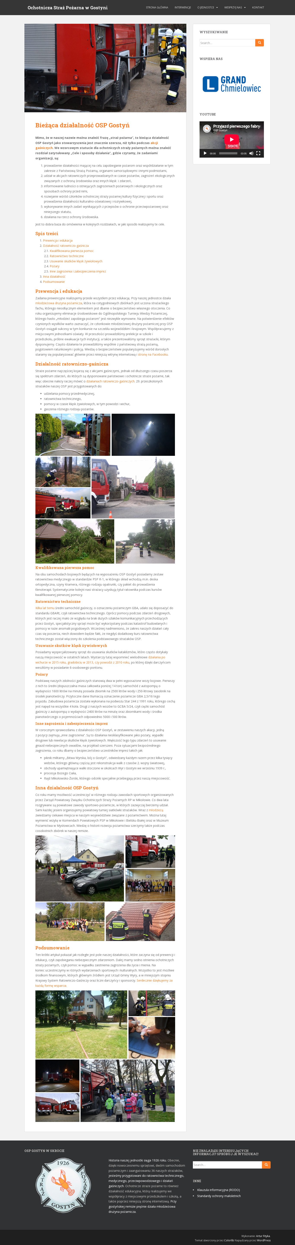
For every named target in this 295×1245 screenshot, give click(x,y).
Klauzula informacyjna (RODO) (218, 1190)
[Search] (259, 42)
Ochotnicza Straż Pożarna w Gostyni (68, 7)
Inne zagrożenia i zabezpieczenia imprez (78, 271)
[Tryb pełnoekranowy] (258, 153)
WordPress (264, 1240)
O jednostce (205, 7)
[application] (232, 139)
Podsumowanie (54, 282)
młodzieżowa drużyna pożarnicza (58, 303)
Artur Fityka (263, 1236)
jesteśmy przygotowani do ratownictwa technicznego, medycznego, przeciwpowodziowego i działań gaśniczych (146, 1181)
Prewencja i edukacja (58, 240)
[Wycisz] (251, 153)
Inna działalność (54, 276)
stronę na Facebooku (153, 354)
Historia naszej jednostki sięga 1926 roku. (138, 1160)
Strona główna (157, 7)
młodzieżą (156, 810)
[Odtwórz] (205, 153)
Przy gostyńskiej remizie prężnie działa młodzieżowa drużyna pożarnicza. (142, 1206)
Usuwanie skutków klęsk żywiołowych (76, 261)
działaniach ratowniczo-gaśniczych (110, 381)
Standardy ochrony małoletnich (219, 1196)
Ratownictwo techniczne (67, 256)
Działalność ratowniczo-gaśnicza (66, 246)
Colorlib (229, 1240)
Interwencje (183, 7)
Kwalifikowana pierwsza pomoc (72, 251)
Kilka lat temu (44, 608)
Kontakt (258, 7)
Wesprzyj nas (233, 7)
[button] (72, 435)
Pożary (54, 266)
